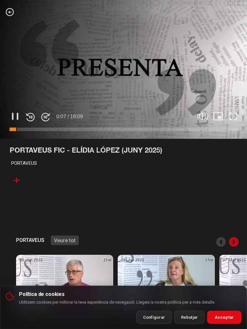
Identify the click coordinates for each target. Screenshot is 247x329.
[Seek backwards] (30, 116)
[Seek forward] (45, 116)
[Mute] (203, 116)
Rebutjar (189, 317)
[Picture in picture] (218, 116)
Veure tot (65, 240)
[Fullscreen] (233, 116)
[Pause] (15, 116)
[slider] (123, 130)
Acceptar (224, 317)
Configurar (154, 317)
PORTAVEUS (24, 163)
